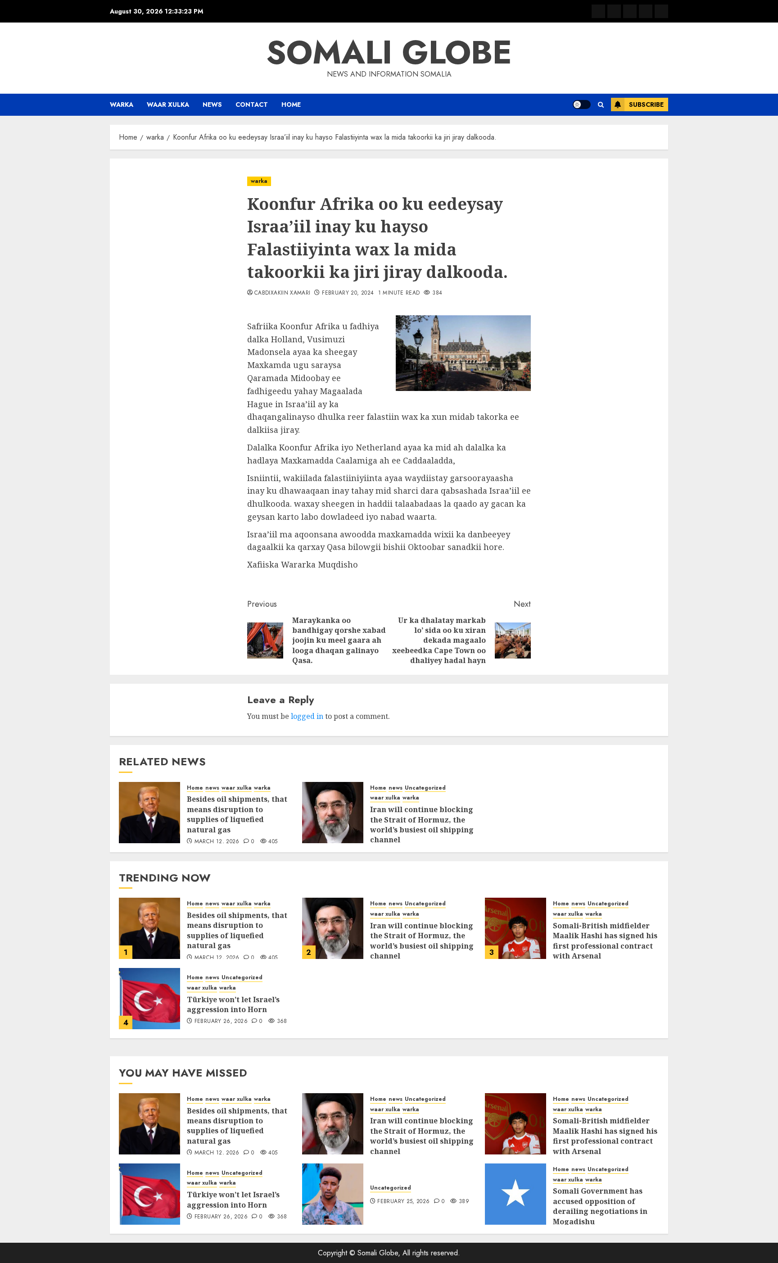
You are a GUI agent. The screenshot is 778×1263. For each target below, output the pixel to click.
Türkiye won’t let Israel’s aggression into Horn (233, 1004)
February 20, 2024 (348, 293)
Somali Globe (389, 52)
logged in (307, 716)
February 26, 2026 (221, 1021)
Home (291, 104)
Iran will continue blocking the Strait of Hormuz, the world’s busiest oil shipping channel (422, 824)
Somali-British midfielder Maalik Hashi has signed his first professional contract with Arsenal (605, 941)
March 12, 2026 (217, 841)
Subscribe (646, 104)
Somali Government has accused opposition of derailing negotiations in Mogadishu (600, 1206)
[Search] (600, 105)
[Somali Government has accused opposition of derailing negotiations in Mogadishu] (515, 1194)
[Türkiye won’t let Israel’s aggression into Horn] (149, 998)
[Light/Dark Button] (582, 104)
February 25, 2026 (403, 1201)
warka (121, 104)
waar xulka (168, 104)
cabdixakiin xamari (282, 293)
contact (251, 104)
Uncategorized (425, 788)
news (212, 104)
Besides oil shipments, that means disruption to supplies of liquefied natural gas (237, 814)
